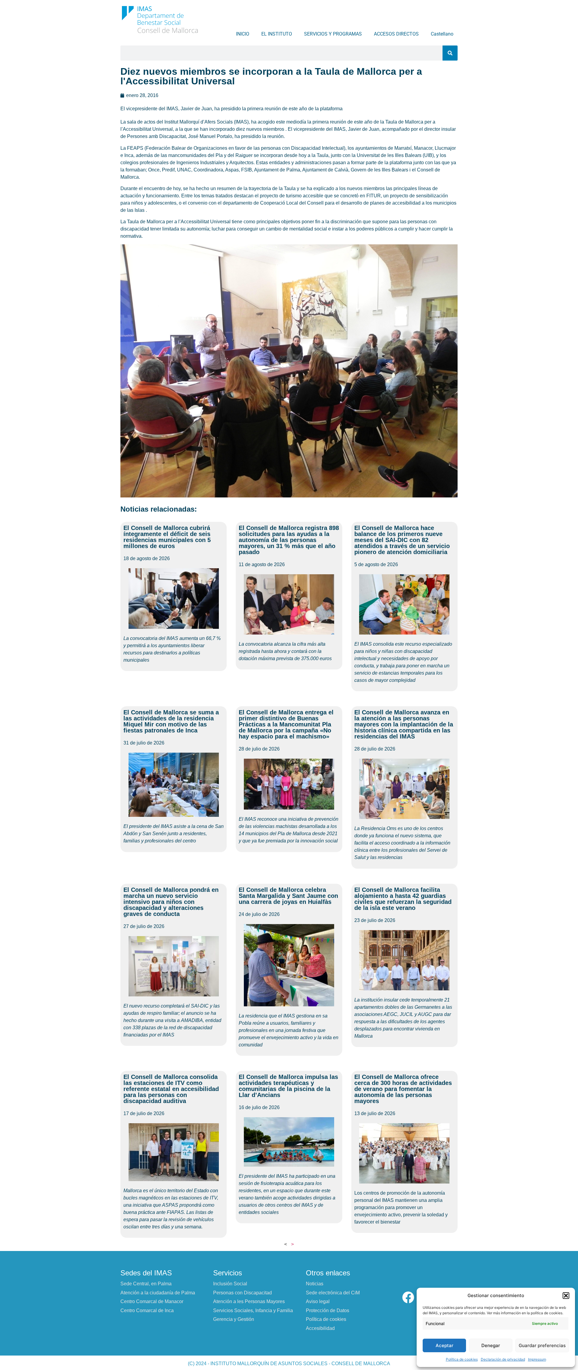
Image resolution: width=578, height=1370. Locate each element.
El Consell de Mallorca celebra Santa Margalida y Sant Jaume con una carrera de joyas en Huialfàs (288, 895)
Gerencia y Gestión (233, 1319)
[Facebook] (408, 1297)
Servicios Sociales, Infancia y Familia (253, 1310)
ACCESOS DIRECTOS (396, 34)
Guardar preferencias (542, 1345)
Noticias (314, 1283)
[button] (566, 1296)
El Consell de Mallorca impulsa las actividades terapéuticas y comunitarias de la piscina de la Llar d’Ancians (288, 1086)
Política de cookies (462, 1359)
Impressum (537, 1359)
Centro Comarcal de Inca (147, 1310)
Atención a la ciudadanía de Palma (157, 1292)
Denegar (490, 1345)
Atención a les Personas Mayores (249, 1301)
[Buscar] (450, 53)
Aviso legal (318, 1301)
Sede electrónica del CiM (333, 1292)
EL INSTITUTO (276, 34)
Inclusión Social (230, 1283)
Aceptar (444, 1345)
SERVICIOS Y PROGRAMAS (333, 34)
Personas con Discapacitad (242, 1292)
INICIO (242, 34)
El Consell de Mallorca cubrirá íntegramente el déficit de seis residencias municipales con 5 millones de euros (167, 537)
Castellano (442, 34)
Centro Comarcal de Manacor (151, 1301)
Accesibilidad (320, 1328)
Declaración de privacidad (503, 1359)
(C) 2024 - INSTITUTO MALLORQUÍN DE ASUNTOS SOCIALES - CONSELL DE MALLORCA (289, 1363)
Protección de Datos (327, 1310)
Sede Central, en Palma (146, 1283)
